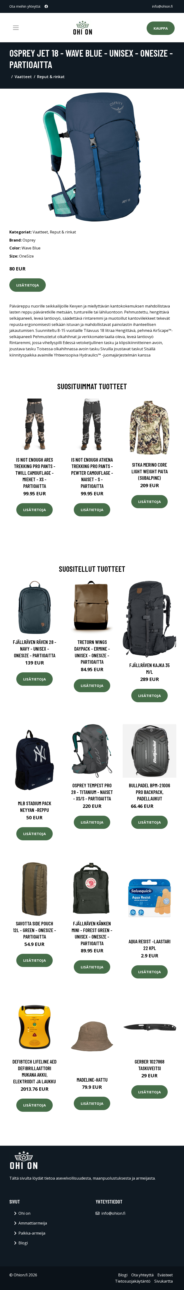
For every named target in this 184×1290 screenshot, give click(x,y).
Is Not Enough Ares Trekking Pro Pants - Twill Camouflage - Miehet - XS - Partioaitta (34, 473)
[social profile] (46, 6)
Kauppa (161, 28)
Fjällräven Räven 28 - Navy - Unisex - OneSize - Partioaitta (34, 648)
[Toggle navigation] (15, 27)
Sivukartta (163, 1281)
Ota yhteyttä (142, 1275)
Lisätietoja (27, 285)
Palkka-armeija (31, 1233)
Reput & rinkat (51, 76)
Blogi (23, 1243)
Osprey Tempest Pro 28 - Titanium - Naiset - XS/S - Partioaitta (92, 791)
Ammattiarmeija (32, 1223)
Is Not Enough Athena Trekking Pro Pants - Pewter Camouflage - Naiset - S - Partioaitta (92, 473)
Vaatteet (23, 76)
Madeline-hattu (92, 1080)
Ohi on (24, 1213)
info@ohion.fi (162, 6)
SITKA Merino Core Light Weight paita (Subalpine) (150, 471)
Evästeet (165, 1275)
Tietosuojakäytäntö (132, 1281)
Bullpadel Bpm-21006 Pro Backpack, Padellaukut (149, 791)
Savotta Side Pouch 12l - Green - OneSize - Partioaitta (34, 929)
